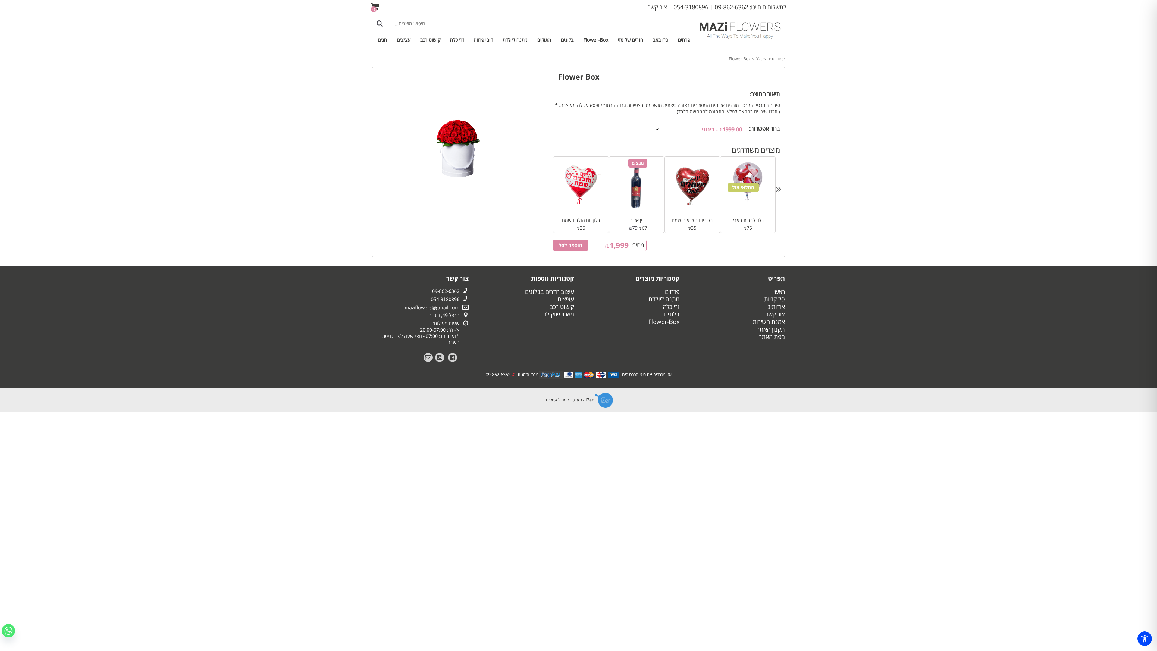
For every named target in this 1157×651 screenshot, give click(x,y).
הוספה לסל (570, 245)
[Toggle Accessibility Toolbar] (1144, 638)
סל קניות (774, 299)
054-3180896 (445, 299)
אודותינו (775, 306)
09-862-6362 (445, 291)
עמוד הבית (776, 58)
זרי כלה (457, 39)
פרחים (684, 39)
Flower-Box (595, 39)
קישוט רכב (430, 39)
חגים (382, 39)
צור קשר (775, 314)
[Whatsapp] (8, 630)
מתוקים (544, 39)
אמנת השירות (769, 322)
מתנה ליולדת (515, 39)
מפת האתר (772, 337)
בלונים (567, 39)
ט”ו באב (660, 39)
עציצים (404, 39)
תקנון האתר (771, 329)
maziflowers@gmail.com (432, 307)
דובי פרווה (483, 39)
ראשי (779, 291)
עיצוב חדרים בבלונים (549, 291)
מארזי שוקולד (558, 314)
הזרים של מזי (630, 39)
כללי (758, 58)
